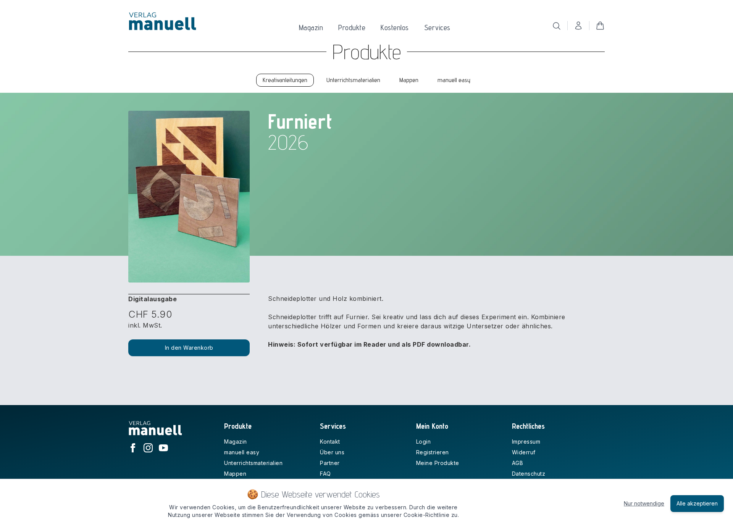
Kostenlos (395, 27)
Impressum (526, 441)
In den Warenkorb (189, 347)
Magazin (311, 27)
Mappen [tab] (408, 80)
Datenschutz (529, 473)
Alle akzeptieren (697, 503)
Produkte (351, 27)
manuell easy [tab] (454, 80)
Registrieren (432, 452)
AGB (517, 463)
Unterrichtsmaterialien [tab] (353, 80)
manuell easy (241, 452)
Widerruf (524, 452)
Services (437, 27)
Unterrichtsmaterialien (253, 463)
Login (423, 441)
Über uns (332, 452)
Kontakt (330, 441)
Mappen (235, 473)
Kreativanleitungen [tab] (285, 80)
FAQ (325, 473)
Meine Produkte (437, 463)
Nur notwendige (644, 503)
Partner (330, 463)
